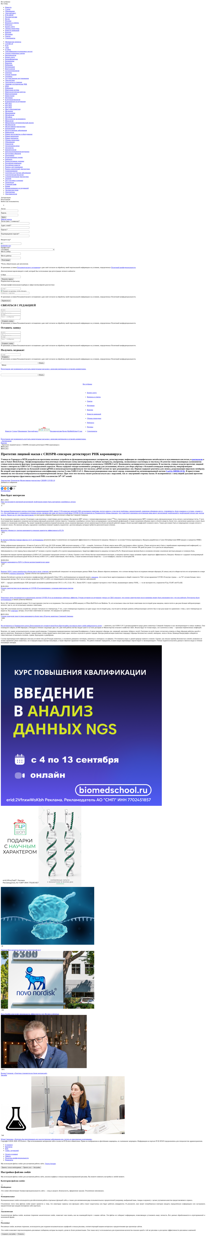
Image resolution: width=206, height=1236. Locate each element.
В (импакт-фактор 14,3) (17, 540)
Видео (7, 19)
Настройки (36, 1167)
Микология (9, 121)
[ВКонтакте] (2, 488)
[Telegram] (8, 488)
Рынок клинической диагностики (17, 169)
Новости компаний (12, 30)
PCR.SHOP (9, 15)
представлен (29, 515)
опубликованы (38, 540)
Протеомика (9, 155)
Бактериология (10, 55)
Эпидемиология (11, 194)
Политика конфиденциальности (17, 1158)
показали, (94, 577)
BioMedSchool (72, 431)
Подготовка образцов (13, 153)
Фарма (7, 186)
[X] (11, 488)
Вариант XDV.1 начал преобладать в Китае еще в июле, (21, 571)
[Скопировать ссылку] (14, 488)
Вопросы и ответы (12, 23)
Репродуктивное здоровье (14, 161)
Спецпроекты (10, 38)
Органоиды (9, 148)
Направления (10, 128)
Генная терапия (10, 74)
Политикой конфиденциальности (123, 267)
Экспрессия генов (11, 190)
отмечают (14, 611)
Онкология (9, 144)
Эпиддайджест (10, 13)
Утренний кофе (10, 184)
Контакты (8, 1147)
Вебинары (9, 65)
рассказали (197, 459)
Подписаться (5, 491)
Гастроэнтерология (12, 71)
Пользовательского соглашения (28, 267)
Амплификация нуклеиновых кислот (19, 51)
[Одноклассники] (5, 488)
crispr (7, 47)
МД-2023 (8, 105)
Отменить (21, 1234)
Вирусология (10, 69)
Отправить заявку (7, 321)
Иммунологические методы (15, 92)
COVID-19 (9, 44)
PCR (6, 46)
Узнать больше (50, 1164)
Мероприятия (10, 113)
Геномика (8, 76)
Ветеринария (10, 67)
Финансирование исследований (17, 188)
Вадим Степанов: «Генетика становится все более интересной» (24, 1073)
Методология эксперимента (15, 119)
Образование (10, 11)
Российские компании (13, 163)
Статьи (7, 9)
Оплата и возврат (11, 1154)
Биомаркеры (9, 61)
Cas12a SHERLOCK (175, 471)
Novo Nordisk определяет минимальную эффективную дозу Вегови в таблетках (30, 1014)
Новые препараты (11, 138)
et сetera (8, 49)
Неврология (9, 132)
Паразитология (10, 150)
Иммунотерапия (11, 94)
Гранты (8, 36)
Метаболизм (9, 115)
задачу (99, 626)
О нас (80, 431)
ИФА (7, 86)
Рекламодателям (11, 17)
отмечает (45, 571)
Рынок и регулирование (14, 167)
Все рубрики (87, 384)
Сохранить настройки (9, 1234)
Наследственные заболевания (16, 130)
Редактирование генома (14, 157)
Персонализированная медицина (17, 151)
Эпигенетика (10, 192)
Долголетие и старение (13, 82)
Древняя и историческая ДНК (16, 84)
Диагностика (10, 80)
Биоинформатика (11, 59)
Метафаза (8, 117)
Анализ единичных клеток (15, 53)
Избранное (9, 88)
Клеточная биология (12, 99)
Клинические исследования (15, 101)
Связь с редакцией (12, 1150)
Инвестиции (9, 96)
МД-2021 (8, 103)
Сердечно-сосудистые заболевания (18, 173)
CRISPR (44, 480)
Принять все (27, 1167)
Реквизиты (9, 1160)
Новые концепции (12, 136)
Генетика (8, 73)
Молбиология (10, 125)
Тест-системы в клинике (14, 180)
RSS (6, 1149)
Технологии (9, 182)
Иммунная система (12, 90)
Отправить (5, 357)
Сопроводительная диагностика (17, 177)
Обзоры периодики (12, 28)
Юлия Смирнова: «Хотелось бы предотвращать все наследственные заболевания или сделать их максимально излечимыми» (46, 1139)
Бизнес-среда (10, 27)
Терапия (8, 178)
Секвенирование (11, 171)
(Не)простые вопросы (13, 42)
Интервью (9, 34)
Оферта (8, 1156)
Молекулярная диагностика (15, 126)
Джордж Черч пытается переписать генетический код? (21, 950)
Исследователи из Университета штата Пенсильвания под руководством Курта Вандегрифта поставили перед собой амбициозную (49, 626)
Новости (8, 7)
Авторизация (43, 440)
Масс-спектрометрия (12, 109)
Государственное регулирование (17, 78)
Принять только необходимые (11, 1167)
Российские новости (12, 165)
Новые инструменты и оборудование (18, 134)
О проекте (9, 1145)
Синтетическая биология (14, 175)
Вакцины (8, 63)
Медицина (9, 111)
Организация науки (12, 146)
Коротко (8, 32)
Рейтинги (8, 25)
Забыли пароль (6, 219)
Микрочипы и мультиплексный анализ (19, 123)
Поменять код (6, 246)
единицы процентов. (17, 573)
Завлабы (4, 1075)
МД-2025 (8, 107)
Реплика (8, 21)
